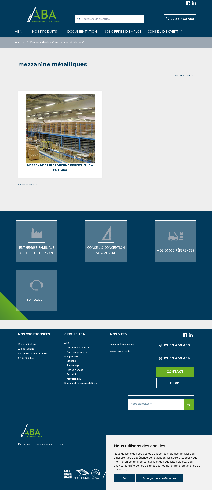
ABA (18, 31)
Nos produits (44, 31)
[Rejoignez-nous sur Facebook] (188, 3)
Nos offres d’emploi (122, 31)
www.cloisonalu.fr (120, 351)
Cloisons (71, 361)
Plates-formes (75, 370)
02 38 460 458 (182, 19)
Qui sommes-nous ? (78, 347)
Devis (175, 383)
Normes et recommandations (80, 383)
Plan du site (24, 444)
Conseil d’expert (163, 31)
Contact (175, 372)
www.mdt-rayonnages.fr (124, 344)
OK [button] (125, 478)
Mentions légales (44, 444)
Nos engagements (77, 352)
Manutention (74, 379)
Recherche (141, 19)
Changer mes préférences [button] (159, 478)
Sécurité (71, 374)
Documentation (82, 31)
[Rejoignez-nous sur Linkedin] (194, 3)
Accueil (20, 42)
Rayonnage (73, 365)
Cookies (62, 444)
